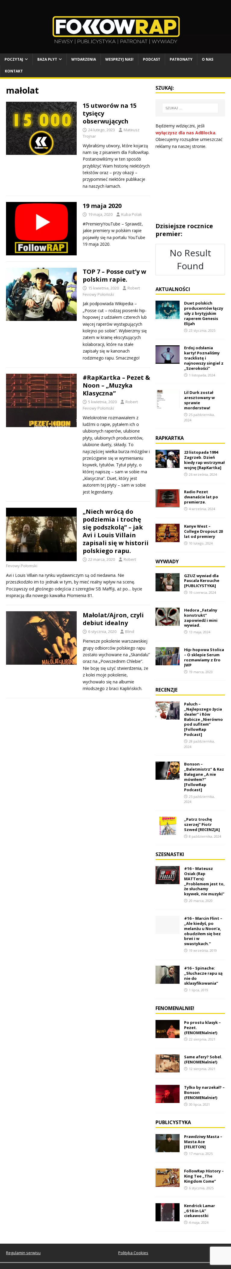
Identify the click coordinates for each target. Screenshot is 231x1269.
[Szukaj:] (190, 108)
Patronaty (181, 59)
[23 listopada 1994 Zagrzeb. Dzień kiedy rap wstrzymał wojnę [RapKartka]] (168, 464)
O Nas (207, 59)
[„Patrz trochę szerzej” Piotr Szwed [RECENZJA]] (168, 831)
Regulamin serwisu (23, 1252)
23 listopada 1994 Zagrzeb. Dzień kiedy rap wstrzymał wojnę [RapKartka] (204, 459)
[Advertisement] (190, 186)
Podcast (151, 59)
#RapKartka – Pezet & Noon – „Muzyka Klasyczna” (116, 385)
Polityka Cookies (133, 1252)
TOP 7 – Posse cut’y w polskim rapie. (114, 275)
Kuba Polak (131, 214)
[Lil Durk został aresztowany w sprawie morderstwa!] (168, 405)
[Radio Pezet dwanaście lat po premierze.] (168, 504)
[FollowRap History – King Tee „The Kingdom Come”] (168, 1183)
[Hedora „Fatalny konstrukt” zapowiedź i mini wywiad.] (168, 622)
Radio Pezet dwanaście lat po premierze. (201, 497)
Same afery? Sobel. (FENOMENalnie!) (203, 1059)
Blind (129, 631)
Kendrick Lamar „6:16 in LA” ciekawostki (199, 1211)
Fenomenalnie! (175, 1008)
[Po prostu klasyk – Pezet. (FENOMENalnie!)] (168, 1034)
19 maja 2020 (102, 206)
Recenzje (166, 689)
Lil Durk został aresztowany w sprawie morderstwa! (199, 400)
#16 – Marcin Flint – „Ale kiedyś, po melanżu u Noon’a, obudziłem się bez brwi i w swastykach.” (203, 931)
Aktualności (173, 289)
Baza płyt (47, 59)
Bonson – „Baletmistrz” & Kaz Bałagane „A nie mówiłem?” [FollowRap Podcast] (204, 776)
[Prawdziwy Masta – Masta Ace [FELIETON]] (168, 1149)
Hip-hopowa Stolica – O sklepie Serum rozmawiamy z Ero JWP (204, 657)
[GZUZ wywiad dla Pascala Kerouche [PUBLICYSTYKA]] (168, 587)
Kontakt (14, 71)
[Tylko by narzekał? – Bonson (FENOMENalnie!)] (168, 1099)
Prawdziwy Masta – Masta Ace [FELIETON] (203, 1141)
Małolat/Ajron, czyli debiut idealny (113, 619)
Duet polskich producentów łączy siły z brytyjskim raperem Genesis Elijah (203, 313)
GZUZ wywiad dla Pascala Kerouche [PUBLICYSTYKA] (201, 581)
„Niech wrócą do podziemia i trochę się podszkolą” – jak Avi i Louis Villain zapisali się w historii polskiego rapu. (116, 531)
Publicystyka (173, 1122)
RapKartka (170, 438)
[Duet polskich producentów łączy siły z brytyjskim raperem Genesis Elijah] (168, 315)
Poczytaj (14, 59)
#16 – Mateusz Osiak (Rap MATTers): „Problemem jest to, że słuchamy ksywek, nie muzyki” (204, 881)
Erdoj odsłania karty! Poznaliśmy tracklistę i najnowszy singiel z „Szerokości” (203, 358)
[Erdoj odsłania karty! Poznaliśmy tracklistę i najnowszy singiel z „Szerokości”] (168, 360)
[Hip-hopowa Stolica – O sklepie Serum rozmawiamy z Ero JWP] (168, 662)
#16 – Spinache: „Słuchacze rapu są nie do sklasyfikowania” (203, 975)
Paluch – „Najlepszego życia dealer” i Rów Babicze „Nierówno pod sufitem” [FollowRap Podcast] (203, 719)
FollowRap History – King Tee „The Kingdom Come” (204, 1176)
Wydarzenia (83, 59)
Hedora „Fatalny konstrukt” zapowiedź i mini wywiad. (200, 617)
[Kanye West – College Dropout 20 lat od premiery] (168, 538)
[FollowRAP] (115, 50)
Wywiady (167, 561)
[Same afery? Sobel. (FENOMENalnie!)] (168, 1069)
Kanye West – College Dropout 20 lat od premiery (203, 531)
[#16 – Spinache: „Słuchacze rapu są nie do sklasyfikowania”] (168, 980)
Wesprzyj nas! (119, 59)
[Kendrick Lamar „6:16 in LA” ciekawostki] (168, 1217)
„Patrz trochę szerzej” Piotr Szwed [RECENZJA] (202, 824)
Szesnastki (170, 854)
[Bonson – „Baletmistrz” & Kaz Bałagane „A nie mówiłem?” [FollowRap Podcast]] (168, 776)
